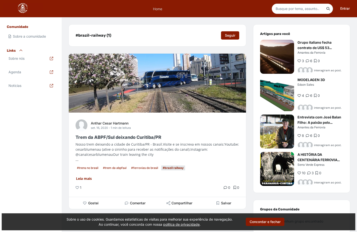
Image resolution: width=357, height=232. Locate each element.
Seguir (230, 35)
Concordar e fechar (265, 222)
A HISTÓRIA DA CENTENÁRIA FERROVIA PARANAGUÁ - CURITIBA (318, 159)
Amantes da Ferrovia (311, 52)
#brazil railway (173, 168)
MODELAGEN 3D (311, 80)
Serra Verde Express (311, 164)
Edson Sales (306, 84)
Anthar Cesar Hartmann (109, 123)
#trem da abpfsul (115, 168)
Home (157, 9)
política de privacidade (181, 224)
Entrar (345, 8)
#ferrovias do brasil (144, 168)
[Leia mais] (277, 57)
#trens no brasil (87, 168)
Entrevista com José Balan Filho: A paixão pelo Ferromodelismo (319, 122)
